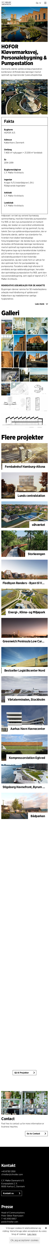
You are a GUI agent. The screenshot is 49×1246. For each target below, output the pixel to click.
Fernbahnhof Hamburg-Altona (25, 466)
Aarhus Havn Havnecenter (27, 729)
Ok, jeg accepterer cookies (24, 1240)
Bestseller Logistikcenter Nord (24, 670)
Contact (8, 1118)
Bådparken (38, 816)
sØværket (38, 525)
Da (37, 3)
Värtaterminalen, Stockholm (26, 699)
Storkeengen (36, 554)
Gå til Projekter (21, 1072)
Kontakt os (8, 1193)
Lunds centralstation (31, 496)
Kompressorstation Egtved (27, 758)
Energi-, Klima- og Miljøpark (26, 612)
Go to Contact (33, 1133)
